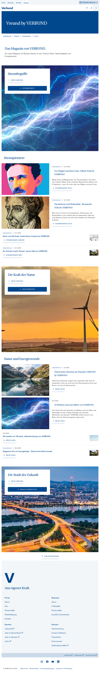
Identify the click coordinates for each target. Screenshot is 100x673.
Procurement (57, 641)
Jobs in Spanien (11, 637)
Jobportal (9, 629)
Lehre (7, 641)
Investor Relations (59, 633)
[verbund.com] (9, 578)
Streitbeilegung (11, 615)
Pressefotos (56, 637)
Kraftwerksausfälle (59, 645)
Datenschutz (24, 668)
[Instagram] (42, 662)
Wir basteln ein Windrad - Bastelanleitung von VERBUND (26, 436)
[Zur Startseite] (7, 8)
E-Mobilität (56, 606)
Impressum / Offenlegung (64, 668)
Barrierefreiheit (34, 668)
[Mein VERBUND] (91, 8)
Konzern (16, 36)
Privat (7, 598)
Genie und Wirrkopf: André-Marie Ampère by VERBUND (26, 236)
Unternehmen (26, 36)
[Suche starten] (86, 8)
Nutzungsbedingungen (47, 668)
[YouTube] (53, 662)
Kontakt (8, 619)
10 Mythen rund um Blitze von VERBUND (74, 405)
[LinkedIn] (58, 662)
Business (55, 598)
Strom (7, 602)
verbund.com (7, 36)
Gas (6, 606)
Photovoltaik (10, 610)
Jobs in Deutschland (13, 633)
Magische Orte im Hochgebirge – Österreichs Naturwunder (27, 451)
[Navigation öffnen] (96, 8)
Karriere (8, 624)
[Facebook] (47, 662)
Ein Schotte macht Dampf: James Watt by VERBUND (25, 251)
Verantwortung (58, 629)
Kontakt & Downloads (60, 615)
